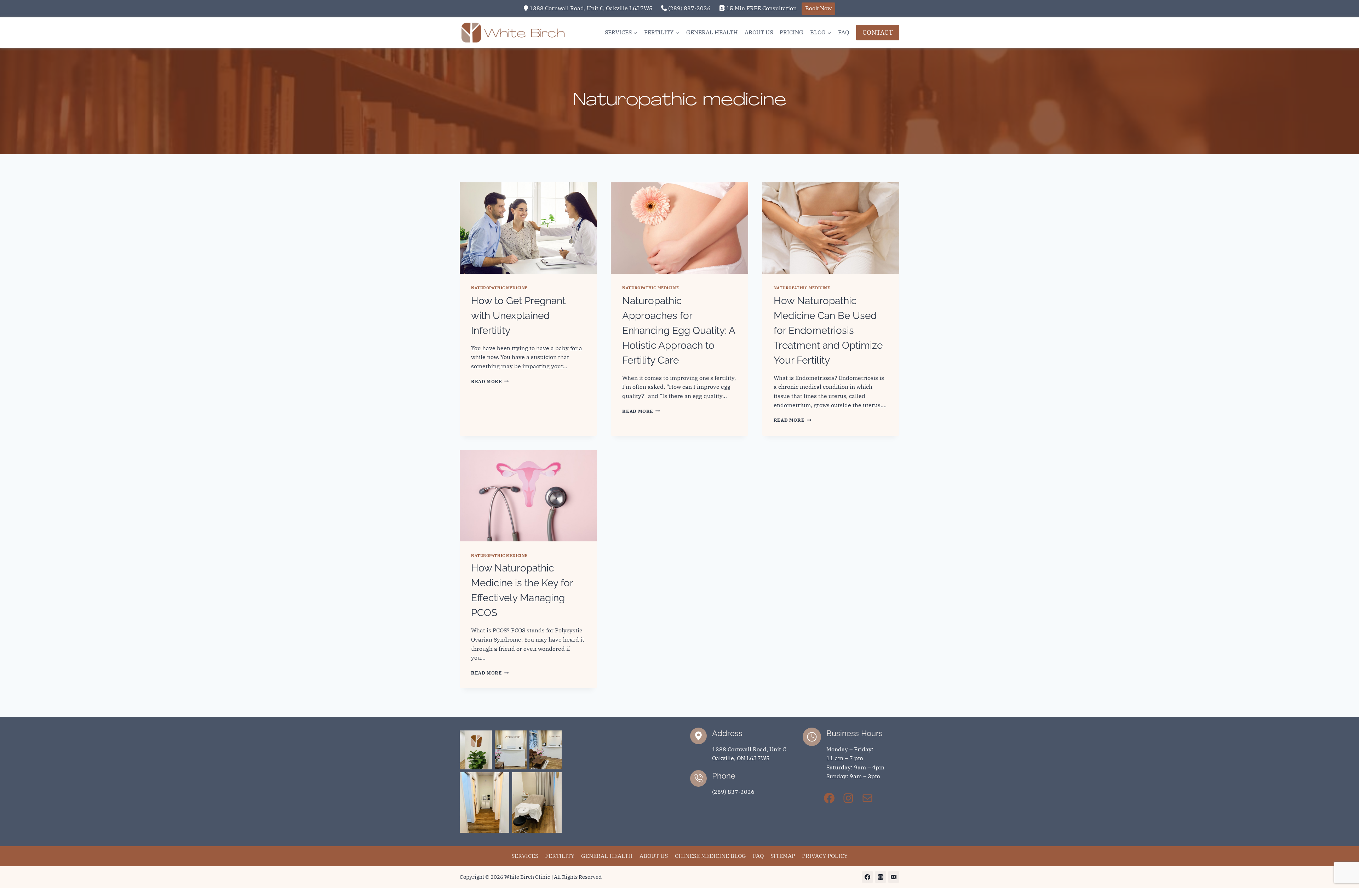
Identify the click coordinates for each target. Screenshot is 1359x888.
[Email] (893, 877)
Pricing (791, 32)
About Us (759, 32)
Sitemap (782, 855)
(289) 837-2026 (689, 8)
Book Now (818, 8)
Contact (877, 32)
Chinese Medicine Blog (710, 855)
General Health (712, 32)
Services (524, 855)
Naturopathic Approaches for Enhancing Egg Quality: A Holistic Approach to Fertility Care (678, 330)
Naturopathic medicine (499, 287)
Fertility (559, 855)
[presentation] (528, 228)
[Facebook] (867, 877)
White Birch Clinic (527, 876)
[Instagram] (880, 877)
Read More (490, 381)
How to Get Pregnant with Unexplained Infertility (518, 315)
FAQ (843, 32)
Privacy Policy (825, 855)
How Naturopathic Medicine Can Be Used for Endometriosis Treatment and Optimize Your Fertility (828, 330)
